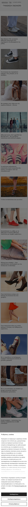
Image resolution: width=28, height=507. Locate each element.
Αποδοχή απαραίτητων (14, 499)
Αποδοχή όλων (14, 494)
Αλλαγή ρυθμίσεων (14, 504)
